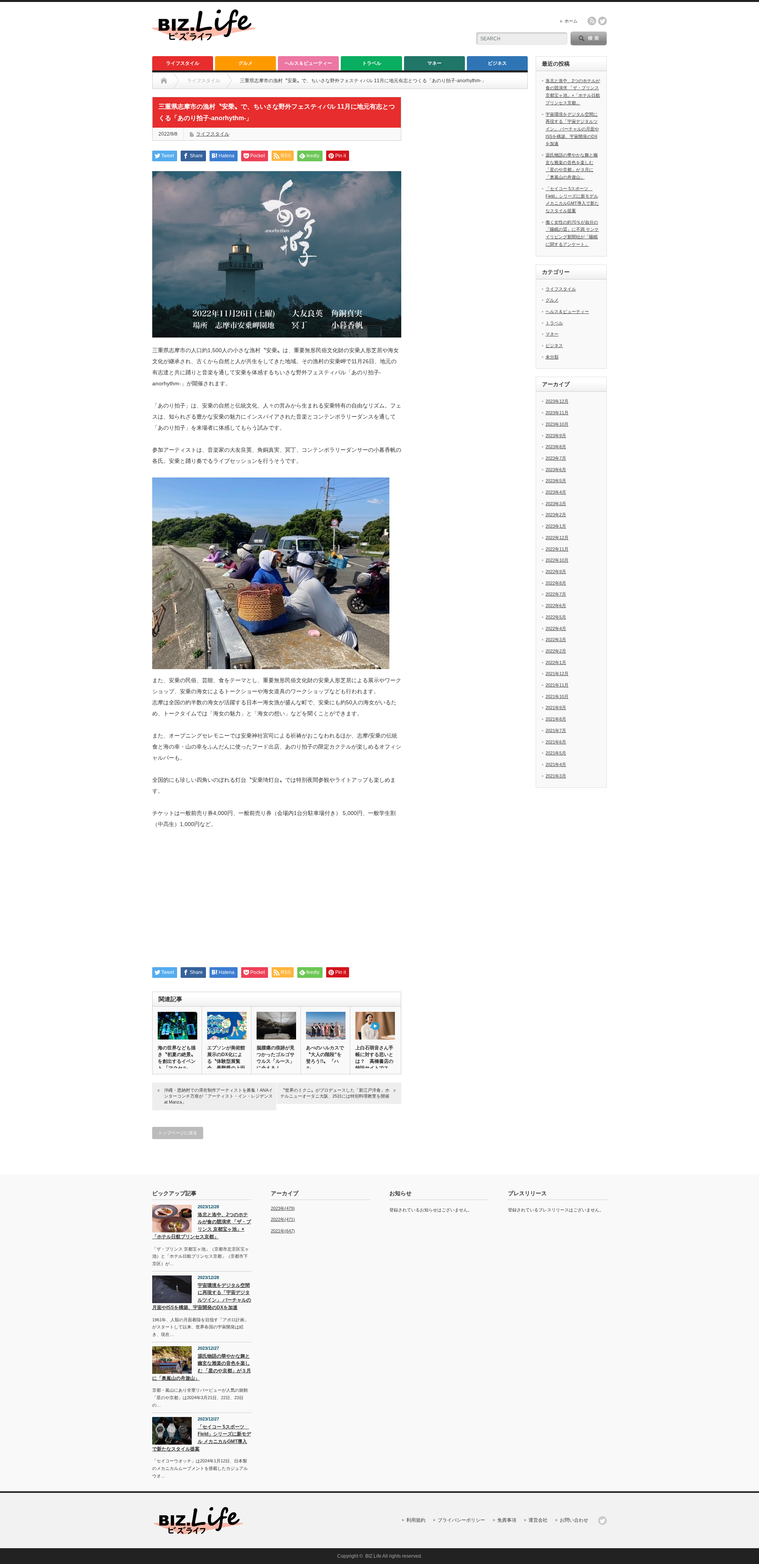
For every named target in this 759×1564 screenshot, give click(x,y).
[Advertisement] (276, 902)
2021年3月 (556, 776)
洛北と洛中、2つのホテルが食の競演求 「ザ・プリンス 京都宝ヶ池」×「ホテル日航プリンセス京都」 (201, 1226)
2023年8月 (556, 446)
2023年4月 (556, 492)
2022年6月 (556, 605)
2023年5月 (556, 480)
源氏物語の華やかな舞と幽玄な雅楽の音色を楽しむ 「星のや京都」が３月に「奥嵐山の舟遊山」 (201, 1367)
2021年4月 (556, 764)
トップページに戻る (177, 1132)
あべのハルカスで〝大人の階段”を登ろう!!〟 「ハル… (325, 1058)
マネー (434, 63)
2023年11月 (557, 412)
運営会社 (538, 1520)
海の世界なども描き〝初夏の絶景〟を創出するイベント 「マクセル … (177, 1058)
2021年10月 (557, 696)
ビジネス (497, 63)
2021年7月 (556, 730)
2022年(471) (283, 1219)
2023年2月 (556, 514)
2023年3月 (556, 503)
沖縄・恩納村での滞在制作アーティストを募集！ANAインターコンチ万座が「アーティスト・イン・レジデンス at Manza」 (218, 1096)
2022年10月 (557, 560)
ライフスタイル (182, 63)
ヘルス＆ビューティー (308, 63)
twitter (602, 21)
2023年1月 (556, 526)
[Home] (163, 81)
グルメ (245, 63)
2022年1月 (556, 662)
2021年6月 (556, 742)
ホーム (571, 21)
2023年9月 (556, 435)
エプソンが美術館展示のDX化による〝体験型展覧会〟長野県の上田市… (226, 1061)
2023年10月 (557, 424)
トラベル (371, 63)
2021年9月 (556, 707)
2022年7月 (556, 594)
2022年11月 (557, 549)
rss (591, 21)
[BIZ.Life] (203, 37)
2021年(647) (283, 1230)
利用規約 (415, 1520)
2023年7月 (556, 458)
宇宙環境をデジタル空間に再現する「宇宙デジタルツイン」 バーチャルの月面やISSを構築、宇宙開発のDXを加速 (572, 129)
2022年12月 (557, 537)
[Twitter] (602, 1520)
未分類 (552, 357)
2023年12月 (557, 401)
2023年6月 (556, 469)
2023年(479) (283, 1208)
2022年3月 (556, 639)
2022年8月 (556, 583)
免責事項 (506, 1520)
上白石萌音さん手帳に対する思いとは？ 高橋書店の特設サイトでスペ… (374, 1061)
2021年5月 (556, 753)
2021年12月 (557, 673)
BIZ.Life (373, 1556)
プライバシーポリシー (461, 1520)
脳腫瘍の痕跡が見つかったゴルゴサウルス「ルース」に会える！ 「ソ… (276, 1061)
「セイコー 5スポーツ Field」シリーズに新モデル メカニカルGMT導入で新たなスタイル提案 (201, 1438)
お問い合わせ (574, 1520)
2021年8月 (556, 719)
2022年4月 (556, 628)
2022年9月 (556, 571)
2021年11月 (557, 685)
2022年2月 (556, 651)
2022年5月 (556, 617)
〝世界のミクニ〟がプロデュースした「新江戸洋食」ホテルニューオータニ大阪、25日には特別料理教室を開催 (334, 1093)
